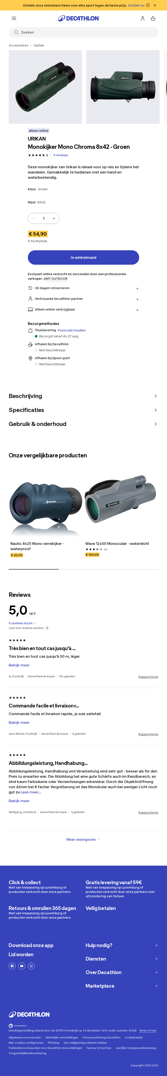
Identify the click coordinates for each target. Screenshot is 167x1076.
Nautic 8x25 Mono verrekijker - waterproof (37, 546)
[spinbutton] (43, 218)
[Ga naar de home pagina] (78, 18)
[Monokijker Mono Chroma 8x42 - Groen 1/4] (45, 87)
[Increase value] (54, 218)
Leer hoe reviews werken (26, 628)
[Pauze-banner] (147, 5)
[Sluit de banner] (154, 5)
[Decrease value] (33, 218)
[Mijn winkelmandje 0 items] (153, 18)
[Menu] (14, 18)
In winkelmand (83, 257)
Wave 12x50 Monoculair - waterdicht (117, 543)
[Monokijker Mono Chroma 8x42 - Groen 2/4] (123, 87)
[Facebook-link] (12, 966)
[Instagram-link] (31, 966)
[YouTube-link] (21, 966)
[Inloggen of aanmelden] (142, 18)
